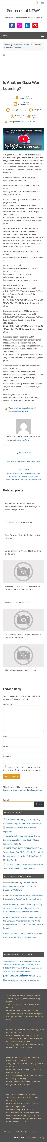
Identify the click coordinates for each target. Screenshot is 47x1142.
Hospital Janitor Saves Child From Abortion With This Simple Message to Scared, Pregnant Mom (22, 506)
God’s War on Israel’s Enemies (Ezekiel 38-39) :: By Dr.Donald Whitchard (20, 886)
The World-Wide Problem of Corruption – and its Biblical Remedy (23, 924)
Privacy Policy (30, 1132)
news (13, 971)
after (28, 961)
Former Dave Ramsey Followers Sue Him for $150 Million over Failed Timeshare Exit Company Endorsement (23, 476)
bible (39, 961)
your (38, 980)
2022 (10, 961)
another (17, 408)
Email (6, 746)
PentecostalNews (21, 45)
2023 (14, 961)
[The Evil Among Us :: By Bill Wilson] (23, 655)
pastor (28, 971)
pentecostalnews (16, 411)
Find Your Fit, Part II (15, 1032)
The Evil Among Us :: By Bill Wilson (20, 670)
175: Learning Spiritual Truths (18, 522)
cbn (8, 964)
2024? (19, 961)
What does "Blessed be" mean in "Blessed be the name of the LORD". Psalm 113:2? (22, 1097)
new (9, 971)
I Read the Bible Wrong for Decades (22, 1010)
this (9, 981)
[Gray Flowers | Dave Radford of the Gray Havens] (23, 530)
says (37, 976)
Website (7, 756)
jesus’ (37, 968)
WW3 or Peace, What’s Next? (18, 602)
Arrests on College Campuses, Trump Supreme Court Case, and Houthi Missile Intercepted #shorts (21, 840)
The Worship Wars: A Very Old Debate (23, 996)
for (15, 967)
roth (33, 976)
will (24, 981)
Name (6, 736)
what (20, 981)
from (19, 968)
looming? (31, 408)
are (36, 961)
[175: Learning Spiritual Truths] (23, 517)
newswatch (19, 971)
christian (13, 964)
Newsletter (8, 1132)
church (19, 964)
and (32, 961)
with (27, 980)
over (24, 971)
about (24, 961)
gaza (24, 408)
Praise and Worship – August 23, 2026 (23, 1035)
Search (6, 800)
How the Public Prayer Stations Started (20, 937)
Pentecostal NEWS (23, 10)
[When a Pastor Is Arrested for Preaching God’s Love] (23, 546)
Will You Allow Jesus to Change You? (23, 461)
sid (40, 976)
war (27, 411)
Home (7, 45)
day (23, 964)
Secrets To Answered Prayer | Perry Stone (25, 1029)
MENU (5, 35)
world (31, 980)
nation (5, 971)
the (5, 980)
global (24, 967)
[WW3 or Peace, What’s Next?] (23, 597)
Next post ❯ (23, 469)
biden (5, 964)
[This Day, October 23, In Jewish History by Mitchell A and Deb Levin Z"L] (23, 571)
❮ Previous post (23, 452)
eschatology (30, 964)
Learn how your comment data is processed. (23, 790)
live (41, 968)
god (29, 968)
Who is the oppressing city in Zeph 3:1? (23, 1115)
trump (13, 980)
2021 (6, 961)
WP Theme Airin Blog (36, 1138)
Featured (8, 967)
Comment (8, 704)
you (35, 980)
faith (38, 964)
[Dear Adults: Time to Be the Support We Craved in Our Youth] (23, 620)
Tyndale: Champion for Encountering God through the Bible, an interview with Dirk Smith (24, 1016)
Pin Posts (19, 1132)
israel (33, 968)
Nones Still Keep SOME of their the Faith (21, 933)
